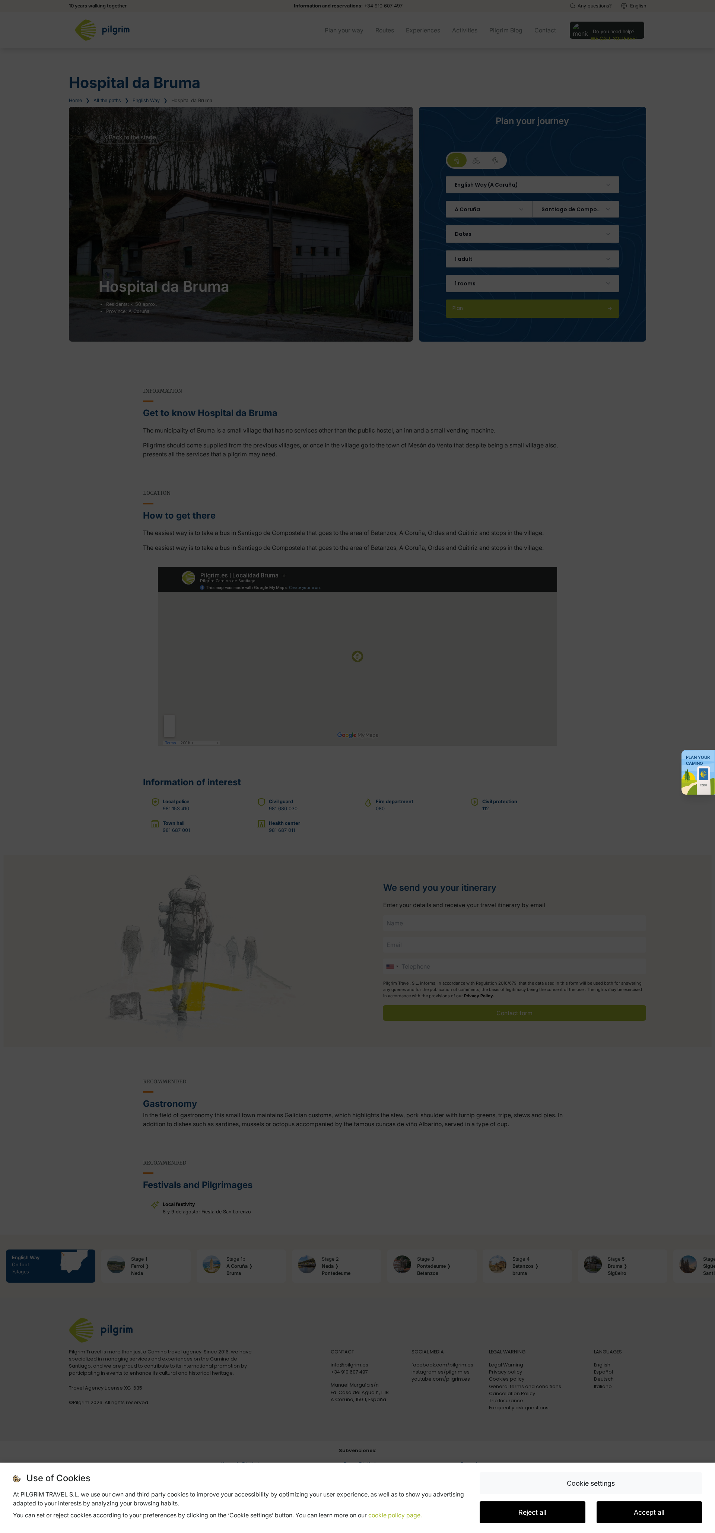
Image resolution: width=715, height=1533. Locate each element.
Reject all (532, 1512)
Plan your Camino (698, 760)
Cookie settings (591, 1483)
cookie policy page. (395, 1515)
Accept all (649, 1512)
